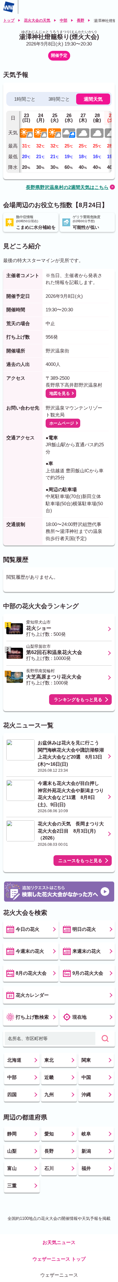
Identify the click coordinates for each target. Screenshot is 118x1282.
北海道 (14, 1060)
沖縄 (86, 1094)
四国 (12, 1094)
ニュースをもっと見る (80, 860)
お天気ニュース (59, 1242)
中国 (86, 1077)
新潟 (86, 1151)
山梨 (12, 1151)
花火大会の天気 (37, 20)
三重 (12, 1185)
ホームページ (61, 423)
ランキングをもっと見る (78, 699)
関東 (86, 1060)
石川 (49, 1168)
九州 (49, 1094)
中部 (63, 20)
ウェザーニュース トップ (59, 1259)
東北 (49, 1060)
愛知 (49, 1133)
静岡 (12, 1133)
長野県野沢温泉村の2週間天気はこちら (67, 187)
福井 (86, 1168)
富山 (12, 1168)
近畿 (49, 1077)
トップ (8, 20)
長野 (80, 20)
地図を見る (59, 393)
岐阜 (86, 1133)
